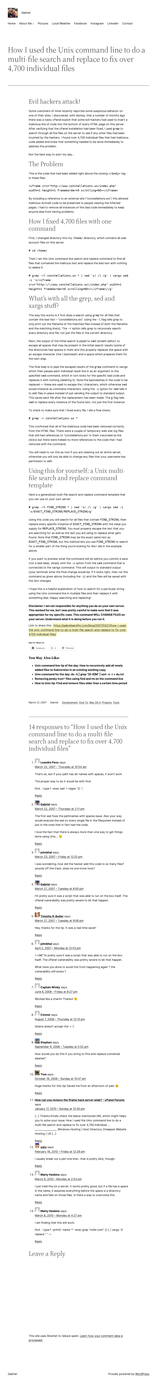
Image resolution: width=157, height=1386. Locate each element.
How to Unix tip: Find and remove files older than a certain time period (81, 683)
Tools (116, 702)
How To (83, 702)
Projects (107, 702)
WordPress (142, 1374)
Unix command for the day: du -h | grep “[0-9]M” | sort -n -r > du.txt (79, 674)
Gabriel (26, 12)
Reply (38, 795)
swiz (43, 1147)
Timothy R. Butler (51, 916)
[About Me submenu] (33, 23)
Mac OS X (95, 702)
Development (70, 702)
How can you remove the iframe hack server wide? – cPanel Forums (79, 1100)
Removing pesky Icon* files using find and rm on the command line (79, 678)
